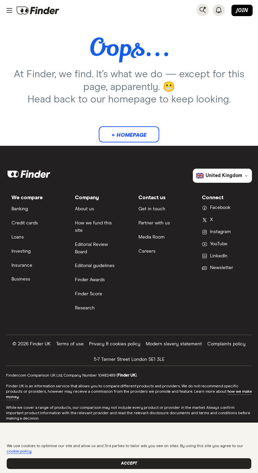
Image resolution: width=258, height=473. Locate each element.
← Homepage (129, 135)
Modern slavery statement (174, 344)
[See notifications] (218, 10)
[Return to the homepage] (38, 10)
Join (242, 10)
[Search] (203, 10)
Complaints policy (226, 344)
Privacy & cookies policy (114, 344)
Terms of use (70, 344)
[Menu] (9, 10)
